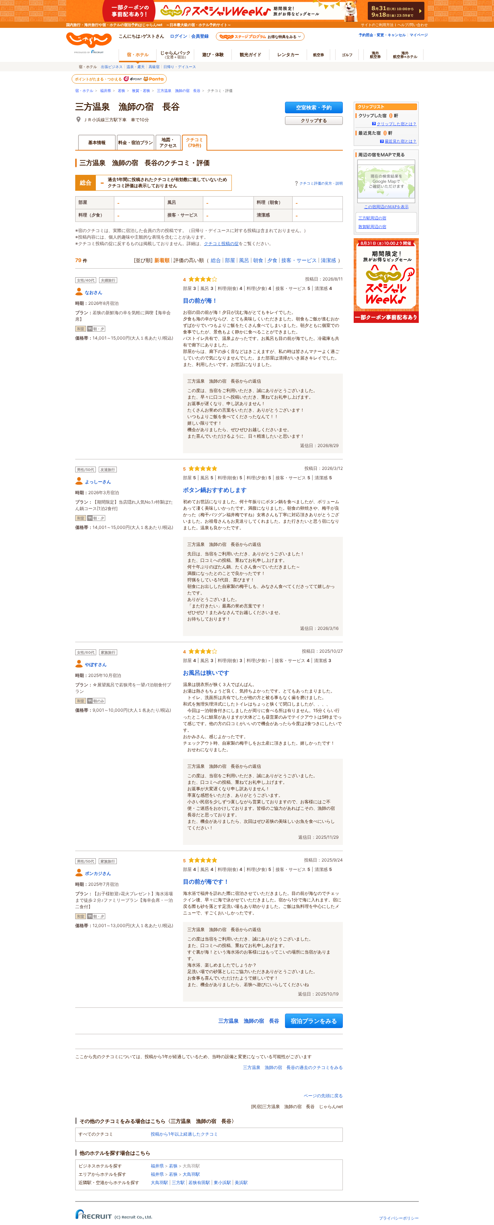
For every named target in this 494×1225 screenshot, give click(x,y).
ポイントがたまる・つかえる (99, 79)
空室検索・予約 (314, 107)
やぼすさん (96, 664)
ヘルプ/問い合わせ (412, 24)
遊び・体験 (213, 54)
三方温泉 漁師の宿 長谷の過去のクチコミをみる (293, 1067)
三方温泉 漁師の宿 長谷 (178, 91)
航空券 (318, 54)
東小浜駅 (222, 1182)
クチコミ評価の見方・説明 (321, 183)
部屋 (230, 260)
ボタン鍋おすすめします (215, 489)
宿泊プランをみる (314, 1020)
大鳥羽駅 (191, 1174)
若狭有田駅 (199, 1182)
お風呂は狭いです (206, 672)
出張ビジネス (112, 66)
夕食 (272, 260)
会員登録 (200, 36)
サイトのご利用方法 (377, 24)
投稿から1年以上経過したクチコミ (184, 1134)
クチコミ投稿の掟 (221, 243)
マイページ (419, 35)
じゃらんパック (175, 54)
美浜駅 (241, 1182)
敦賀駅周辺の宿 (372, 226)
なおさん (93, 292)
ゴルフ (347, 54)
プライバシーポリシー (399, 1218)
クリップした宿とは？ (397, 124)
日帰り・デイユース (179, 66)
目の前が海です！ (206, 881)
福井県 (105, 91)
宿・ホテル (84, 91)
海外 (375, 55)
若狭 (121, 91)
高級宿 (154, 66)
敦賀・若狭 (141, 91)
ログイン (178, 36)
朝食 (258, 260)
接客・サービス (299, 260)
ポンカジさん (98, 873)
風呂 (244, 260)
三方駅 (178, 1182)
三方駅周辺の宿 (372, 218)
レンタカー (288, 54)
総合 (216, 260)
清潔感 (328, 260)
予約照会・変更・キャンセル (382, 35)
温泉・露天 (136, 66)
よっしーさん (98, 481)
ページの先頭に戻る (323, 1095)
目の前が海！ (200, 300)
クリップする (314, 120)
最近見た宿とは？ (401, 141)
